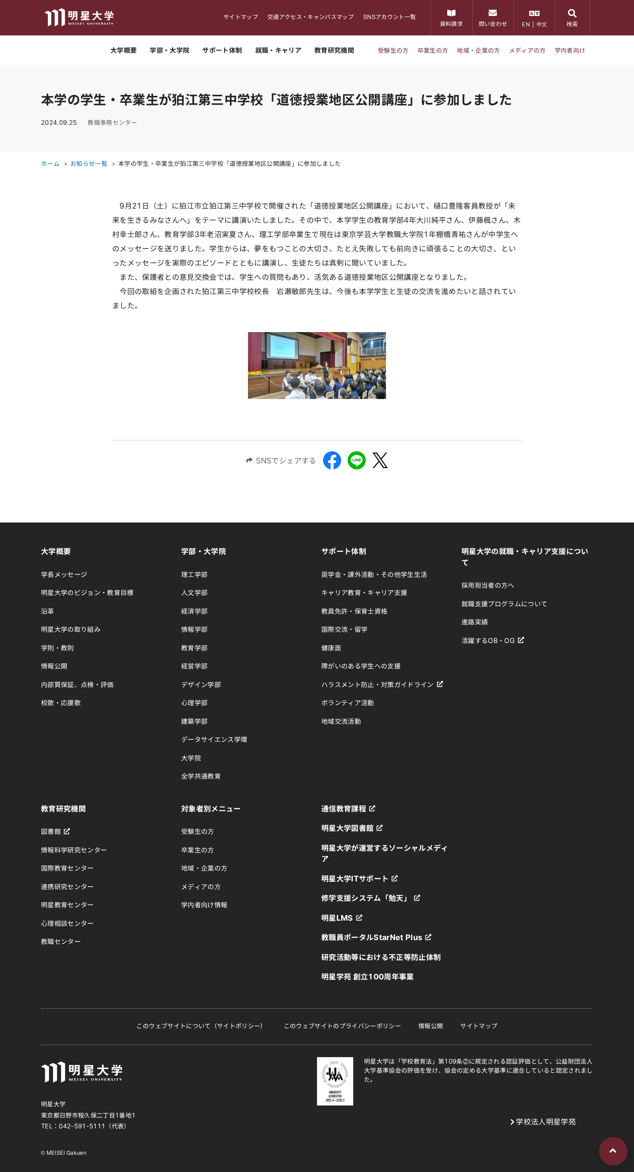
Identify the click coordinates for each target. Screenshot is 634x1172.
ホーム (50, 164)
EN (526, 24)
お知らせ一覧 (88, 164)
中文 (542, 24)
